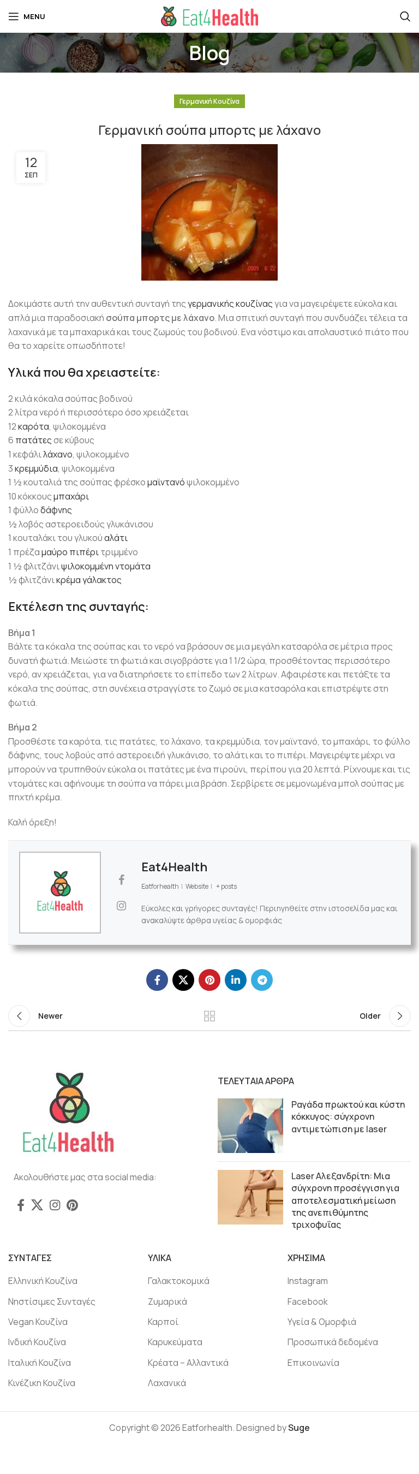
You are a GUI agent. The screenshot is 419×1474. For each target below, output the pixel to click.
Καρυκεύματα (175, 1342)
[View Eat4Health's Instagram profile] (121, 905)
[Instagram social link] (54, 1205)
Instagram (308, 1281)
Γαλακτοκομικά (179, 1281)
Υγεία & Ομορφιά (322, 1322)
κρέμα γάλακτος (89, 580)
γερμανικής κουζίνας (230, 304)
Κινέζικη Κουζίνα (41, 1383)
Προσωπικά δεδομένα (333, 1342)
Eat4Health (174, 867)
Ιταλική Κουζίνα (39, 1363)
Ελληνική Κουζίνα (42, 1281)
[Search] (405, 16)
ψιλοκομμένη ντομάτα (106, 566)
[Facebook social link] (157, 980)
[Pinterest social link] (209, 980)
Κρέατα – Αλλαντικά (188, 1363)
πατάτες (33, 440)
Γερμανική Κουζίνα (209, 101)
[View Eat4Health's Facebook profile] (121, 880)
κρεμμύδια (36, 468)
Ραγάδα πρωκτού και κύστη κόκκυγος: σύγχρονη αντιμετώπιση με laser (348, 1116)
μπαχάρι (71, 496)
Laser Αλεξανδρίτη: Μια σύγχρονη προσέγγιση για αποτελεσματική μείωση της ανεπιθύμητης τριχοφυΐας (345, 1200)
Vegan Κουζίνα (38, 1322)
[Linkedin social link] (236, 980)
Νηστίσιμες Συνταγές (51, 1301)
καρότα (33, 426)
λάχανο (58, 454)
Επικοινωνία (313, 1363)
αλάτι (116, 538)
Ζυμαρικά (167, 1301)
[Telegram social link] (262, 980)
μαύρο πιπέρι (70, 552)
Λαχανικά (167, 1383)
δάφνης (56, 510)
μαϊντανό (166, 482)
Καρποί (163, 1322)
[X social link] (183, 980)
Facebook (308, 1301)
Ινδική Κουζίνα (37, 1342)
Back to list (209, 1016)
